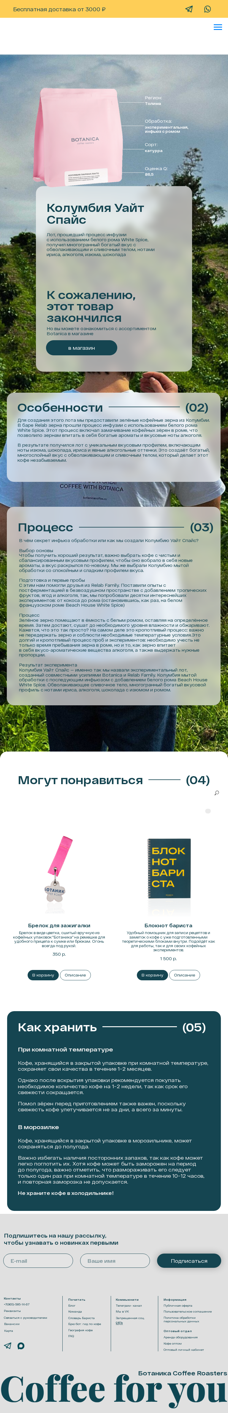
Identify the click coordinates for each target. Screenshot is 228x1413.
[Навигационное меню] (218, 27)
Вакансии (12, 1324)
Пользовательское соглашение (188, 1311)
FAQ (71, 1336)
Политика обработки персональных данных (181, 1319)
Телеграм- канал (129, 1305)
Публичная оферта (178, 1305)
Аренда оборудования (181, 1337)
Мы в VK (122, 1311)
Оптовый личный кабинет (184, 1349)
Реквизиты (12, 1311)
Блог (71, 1305)
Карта (8, 1330)
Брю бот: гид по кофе (84, 1324)
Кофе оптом (173, 1343)
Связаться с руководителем (25, 1317)
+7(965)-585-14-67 (16, 1304)
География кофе (80, 1330)
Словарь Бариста (81, 1318)
